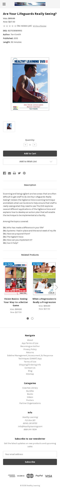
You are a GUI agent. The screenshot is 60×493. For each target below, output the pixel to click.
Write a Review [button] (39, 26)
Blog (30, 371)
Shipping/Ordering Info (30, 364)
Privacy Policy (30, 349)
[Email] (9, 173)
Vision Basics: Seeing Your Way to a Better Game (16, 302)
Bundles (30, 391)
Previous (4, 287)
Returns (30, 352)
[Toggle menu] (4, 4)
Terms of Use (30, 361)
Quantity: (30, 140)
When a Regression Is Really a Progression (44, 300)
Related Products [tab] (30, 254)
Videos (30, 397)
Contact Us (30, 368)
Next (56, 287)
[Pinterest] (24, 173)
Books (30, 394)
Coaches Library (30, 388)
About (30, 340)
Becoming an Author (30, 346)
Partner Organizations (30, 403)
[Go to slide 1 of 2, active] (28, 318)
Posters (30, 400)
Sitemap (30, 374)
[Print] (14, 173)
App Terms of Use (30, 343)
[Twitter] (19, 173)
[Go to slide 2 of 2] (32, 318)
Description (30, 185)
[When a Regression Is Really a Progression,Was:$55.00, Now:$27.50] (44, 278)
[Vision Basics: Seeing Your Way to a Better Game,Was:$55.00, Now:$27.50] (15, 278)
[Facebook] (4, 173)
